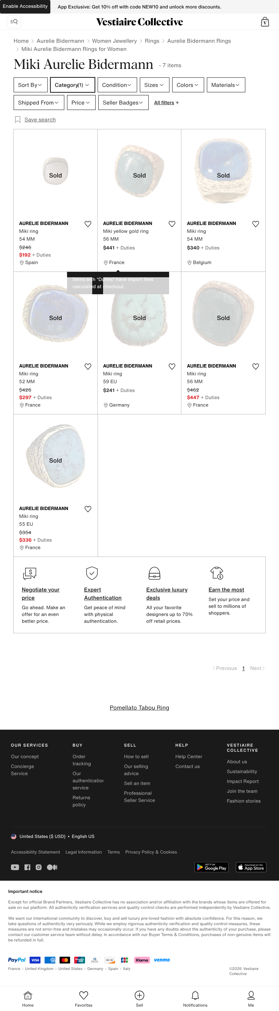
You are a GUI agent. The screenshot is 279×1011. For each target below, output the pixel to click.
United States (71, 968)
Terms (113, 852)
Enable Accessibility (25, 6)
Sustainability (242, 771)
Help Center (189, 756)
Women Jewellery (114, 41)
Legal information (83, 852)
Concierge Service (22, 770)
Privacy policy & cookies (151, 852)
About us (237, 761)
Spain (113, 968)
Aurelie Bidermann (60, 41)
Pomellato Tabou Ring (139, 708)
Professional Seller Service (139, 797)
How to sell (136, 756)
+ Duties (41, 254)
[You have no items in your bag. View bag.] (265, 21)
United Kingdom (39, 968)
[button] (265, 21)
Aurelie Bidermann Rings (199, 41)
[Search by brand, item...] (14, 21)
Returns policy (81, 801)
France (14, 968)
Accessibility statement (35, 852)
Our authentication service (88, 780)
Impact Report (243, 781)
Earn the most (226, 589)
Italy (127, 968)
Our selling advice (136, 770)
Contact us (188, 766)
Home (21, 41)
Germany (95, 968)
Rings (152, 41)
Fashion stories (244, 801)
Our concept (25, 756)
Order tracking (81, 760)
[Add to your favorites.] (88, 224)
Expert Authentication (103, 593)
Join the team (242, 791)
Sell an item (137, 783)
